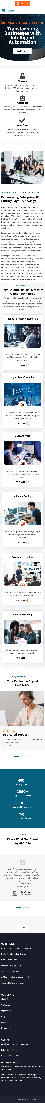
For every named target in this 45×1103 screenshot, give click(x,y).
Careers (4, 1022)
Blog (3, 1016)
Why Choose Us (9, 731)
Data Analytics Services (10, 960)
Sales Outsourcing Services (11, 971)
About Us (4, 999)
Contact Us (5, 1005)
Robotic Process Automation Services (16, 948)
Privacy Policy (6, 1028)
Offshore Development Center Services (16, 977)
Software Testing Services (11, 965)
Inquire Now (23, 3)
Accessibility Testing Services (12, 983)
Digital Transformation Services (13, 954)
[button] (16, 756)
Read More (21, 51)
